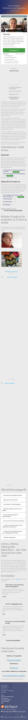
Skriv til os (3, 692)
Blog (2, 703)
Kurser (2, 695)
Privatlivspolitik (5, 701)
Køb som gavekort (19, 53)
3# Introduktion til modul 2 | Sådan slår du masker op (13, 195)
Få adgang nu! (14, 50)
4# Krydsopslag (7, 199)
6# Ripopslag (7, 204)
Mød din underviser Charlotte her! (14, 98)
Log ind (17, 579)
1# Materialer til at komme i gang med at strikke (14, 170)
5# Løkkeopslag (7, 201)
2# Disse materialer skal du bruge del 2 (14, 173)
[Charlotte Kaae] (14, 79)
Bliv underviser (4, 698)
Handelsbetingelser (6, 700)
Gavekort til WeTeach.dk (7, 696)
